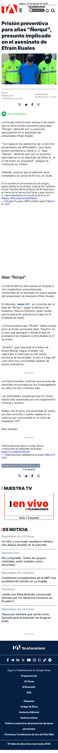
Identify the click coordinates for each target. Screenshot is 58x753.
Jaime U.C (23, 304)
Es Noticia (15, 529)
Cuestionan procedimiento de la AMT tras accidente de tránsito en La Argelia (29, 579)
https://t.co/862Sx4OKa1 (16, 451)
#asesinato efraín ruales (21, 465)
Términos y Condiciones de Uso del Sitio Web (29, 734)
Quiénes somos (29, 717)
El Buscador (29, 686)
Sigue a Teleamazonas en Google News (29, 670)
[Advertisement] (29, 240)
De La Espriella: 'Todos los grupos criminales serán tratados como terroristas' (24, 561)
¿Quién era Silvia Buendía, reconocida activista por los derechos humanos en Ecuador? (27, 598)
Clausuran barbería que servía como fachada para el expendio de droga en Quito (26, 618)
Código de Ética (29, 706)
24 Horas (29, 681)
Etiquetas (29, 701)
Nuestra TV (17, 488)
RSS (29, 692)
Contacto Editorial (29, 712)
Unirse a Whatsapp (17, 114)
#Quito (5, 198)
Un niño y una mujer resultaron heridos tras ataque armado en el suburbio (27, 543)
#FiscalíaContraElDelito (23, 198)
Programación (29, 675)
